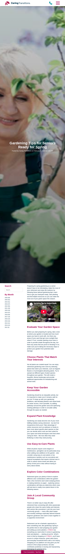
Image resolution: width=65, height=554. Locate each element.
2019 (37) (7, 312)
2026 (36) (7, 297)
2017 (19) (7, 316)
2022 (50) (7, 306)
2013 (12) (7, 325)
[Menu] (57, 3)
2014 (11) (7, 323)
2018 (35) (7, 314)
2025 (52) (7, 299)
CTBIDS (50, 530)
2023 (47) (7, 304)
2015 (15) (7, 321)
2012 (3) (7, 327)
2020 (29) (7, 310)
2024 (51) (7, 302)
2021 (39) (7, 308)
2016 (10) (7, 319)
